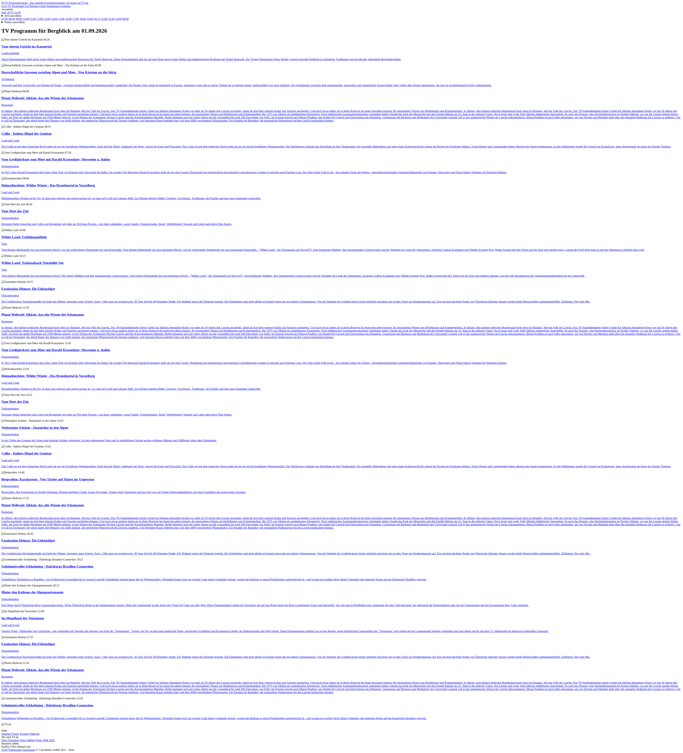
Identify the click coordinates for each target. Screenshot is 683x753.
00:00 (125, 18)
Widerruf (34, 733)
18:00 (83, 18)
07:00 (4, 18)
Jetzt (3, 12)
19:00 (90, 18)
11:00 (33, 18)
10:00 (26, 18)
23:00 (118, 18)
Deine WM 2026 (44, 740)
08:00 (12, 18)
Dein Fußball (27, 740)
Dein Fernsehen (10, 740)
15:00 (61, 18)
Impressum (29, 749)
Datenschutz (15, 749)
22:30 (17, 12)
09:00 (19, 18)
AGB (4, 749)
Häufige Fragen (10, 733)
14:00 (54, 18)
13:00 (47, 18)
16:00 (68, 18)
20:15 (10, 12)
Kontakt (24, 733)
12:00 (40, 18)
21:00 (104, 18)
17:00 (75, 18)
